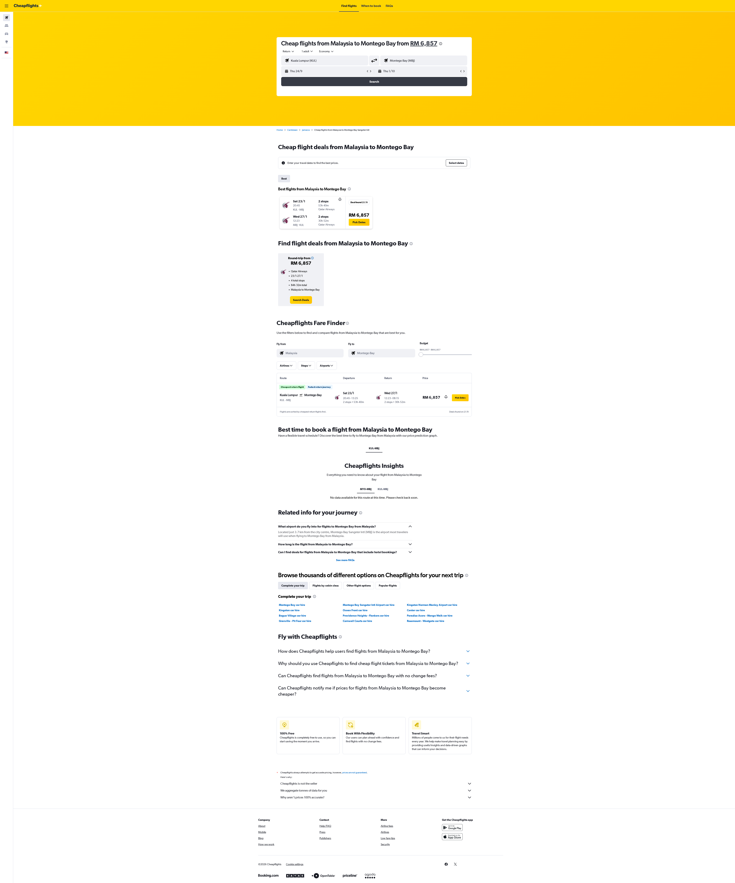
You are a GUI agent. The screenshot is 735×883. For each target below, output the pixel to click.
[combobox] (288, 51)
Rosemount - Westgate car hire (425, 620)
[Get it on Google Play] (452, 827)
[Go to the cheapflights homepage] (28, 6)
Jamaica (306, 130)
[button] (6, 6)
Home (280, 130)
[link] (301, 300)
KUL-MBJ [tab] (374, 448)
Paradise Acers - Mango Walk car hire (429, 615)
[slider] (421, 354)
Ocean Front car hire (355, 610)
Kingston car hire (289, 610)
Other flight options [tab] (359, 585)
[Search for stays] (6, 25)
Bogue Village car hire (292, 615)
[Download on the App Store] (452, 836)
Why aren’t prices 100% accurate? (302, 797)
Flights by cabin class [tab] (326, 585)
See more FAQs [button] (345, 560)
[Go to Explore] (6, 42)
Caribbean (292, 130)
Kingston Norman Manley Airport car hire (432, 604)
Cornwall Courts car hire (357, 620)
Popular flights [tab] (388, 585)
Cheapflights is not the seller (298, 783)
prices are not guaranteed (354, 772)
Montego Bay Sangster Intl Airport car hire (368, 604)
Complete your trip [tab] (293, 585)
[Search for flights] (6, 17)
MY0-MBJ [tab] (366, 489)
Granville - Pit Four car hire (295, 620)
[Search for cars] (6, 34)
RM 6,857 (423, 43)
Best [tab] (284, 178)
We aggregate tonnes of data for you (303, 790)
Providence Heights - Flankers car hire (366, 615)
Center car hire (416, 610)
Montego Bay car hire (292, 604)
